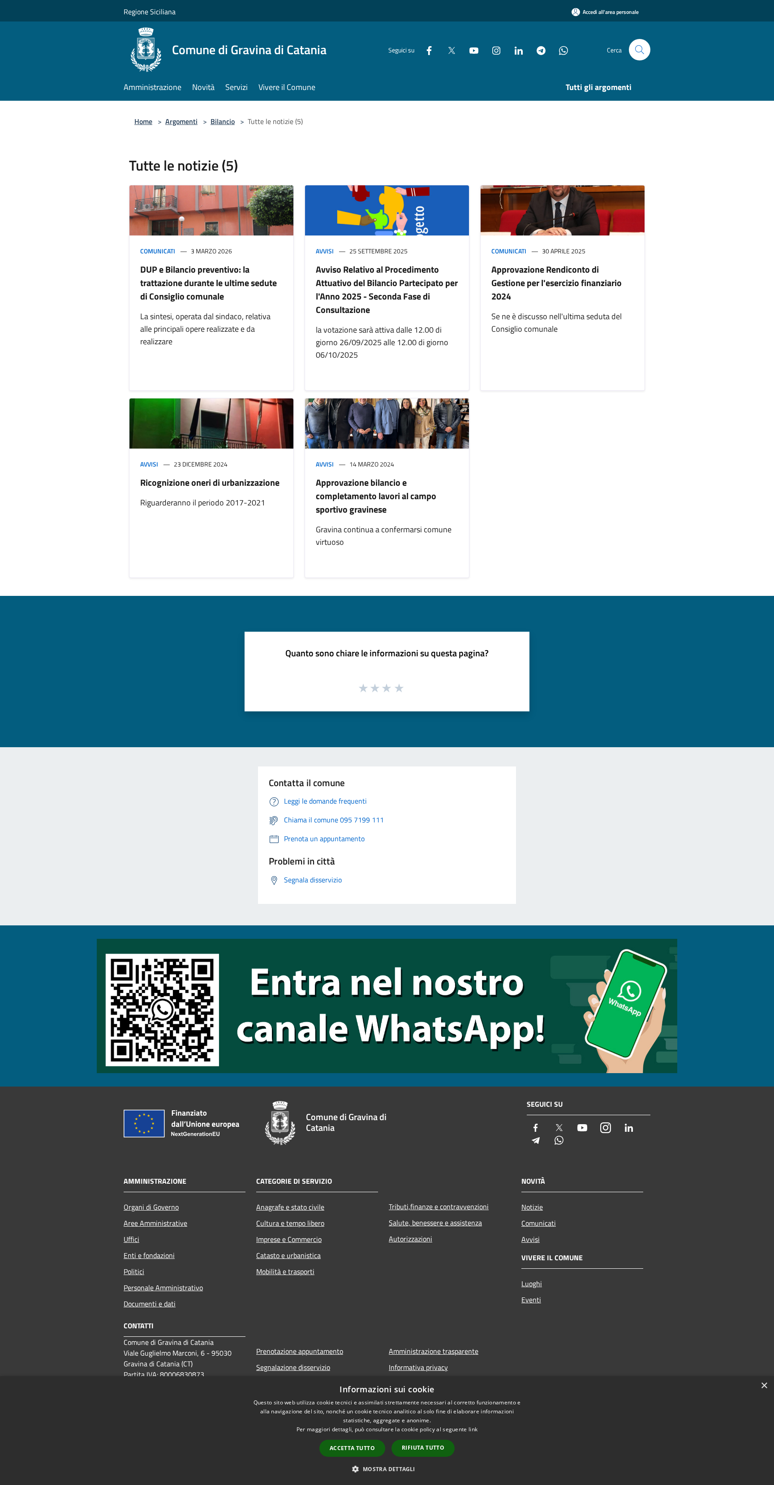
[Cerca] (639, 49)
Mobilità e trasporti (285, 1271)
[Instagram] (493, 49)
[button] (387, 1469)
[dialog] (387, 1430)
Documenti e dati (150, 1303)
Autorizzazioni (410, 1238)
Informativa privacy (418, 1367)
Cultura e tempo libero (290, 1223)
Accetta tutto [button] (352, 1448)
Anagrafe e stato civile (290, 1207)
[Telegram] (537, 49)
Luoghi (531, 1283)
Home (143, 121)
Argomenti (181, 121)
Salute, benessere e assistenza (435, 1222)
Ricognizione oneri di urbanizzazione (210, 482)
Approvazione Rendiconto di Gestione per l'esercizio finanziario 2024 (556, 282)
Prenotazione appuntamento (299, 1351)
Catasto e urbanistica (288, 1255)
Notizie (532, 1207)
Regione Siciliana (150, 11)
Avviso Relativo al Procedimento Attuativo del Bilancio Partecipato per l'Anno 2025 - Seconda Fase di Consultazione (387, 289)
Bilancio (223, 121)
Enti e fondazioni (149, 1255)
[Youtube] (470, 49)
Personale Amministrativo (163, 1287)
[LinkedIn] (515, 49)
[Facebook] (425, 49)
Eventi (531, 1299)
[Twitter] (448, 49)
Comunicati (157, 251)
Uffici (131, 1239)
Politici (134, 1271)
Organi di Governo (151, 1207)
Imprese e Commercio (289, 1239)
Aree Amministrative (155, 1223)
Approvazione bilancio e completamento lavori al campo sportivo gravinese (376, 495)
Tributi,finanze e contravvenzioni (439, 1206)
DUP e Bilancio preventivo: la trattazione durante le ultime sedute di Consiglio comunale (208, 282)
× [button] (764, 1385)
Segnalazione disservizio (293, 1367)
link (473, 1429)
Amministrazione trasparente (433, 1351)
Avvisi (325, 251)
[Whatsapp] (560, 49)
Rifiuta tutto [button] (423, 1447)
